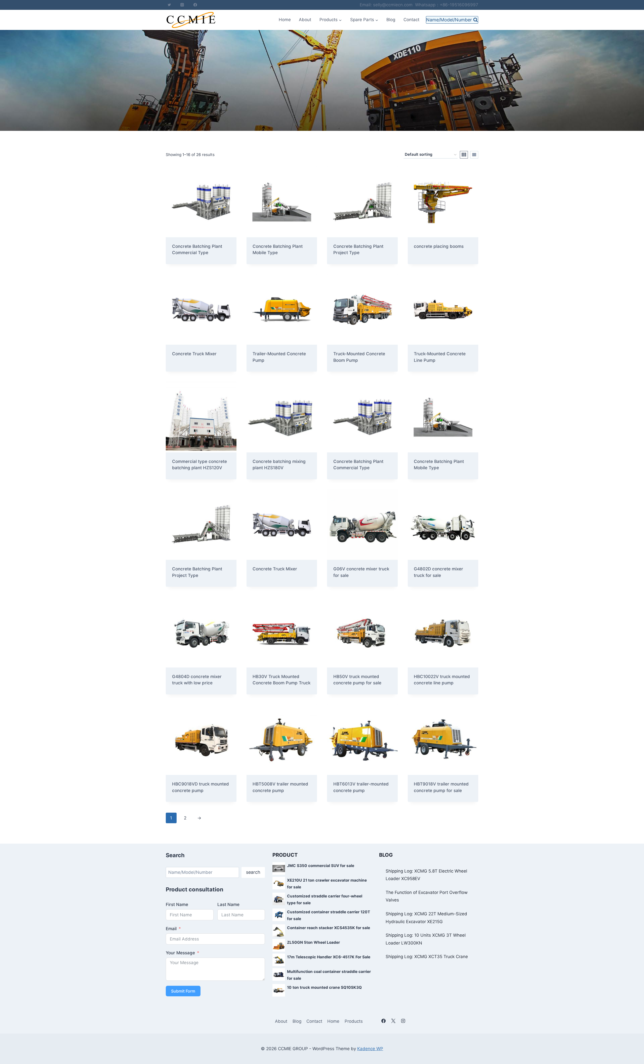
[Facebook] (195, 4)
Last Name (228, 904)
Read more (263, 585)
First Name (177, 904)
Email (171, 928)
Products (354, 1021)
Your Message (180, 952)
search (253, 872)
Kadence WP (370, 1048)
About (305, 19)
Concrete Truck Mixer (275, 568)
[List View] (474, 155)
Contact (411, 19)
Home (285, 19)
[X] (393, 1020)
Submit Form (183, 991)
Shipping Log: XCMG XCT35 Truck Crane (427, 956)
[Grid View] (464, 155)
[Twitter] (169, 4)
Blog (390, 19)
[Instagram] (182, 4)
